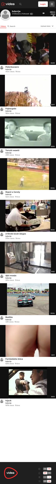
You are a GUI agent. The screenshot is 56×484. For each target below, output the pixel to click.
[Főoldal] (7, 4)
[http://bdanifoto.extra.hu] (53, 16)
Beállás (9, 317)
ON (49, 473)
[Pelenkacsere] (28, 49)
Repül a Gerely (12, 192)
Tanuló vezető (12, 150)
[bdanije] (2, 67)
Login (43, 4)
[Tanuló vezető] (28, 132)
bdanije (8, 69)
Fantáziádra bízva (14, 359)
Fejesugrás (10, 108)
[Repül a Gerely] (28, 174)
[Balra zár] (45, 477)
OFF (45, 481)
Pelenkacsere (12, 67)
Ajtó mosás (10, 275)
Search (12, 26)
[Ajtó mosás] (28, 257)
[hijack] (28, 383)
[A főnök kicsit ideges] (28, 216)
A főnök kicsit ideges (15, 234)
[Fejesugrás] (28, 91)
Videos (3, 26)
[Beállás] (28, 299)
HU (45, 469)
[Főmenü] (52, 4)
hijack (8, 400)
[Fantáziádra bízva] (28, 341)
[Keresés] (20, 4)
